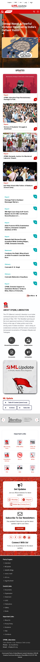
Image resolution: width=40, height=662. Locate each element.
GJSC (6, 600)
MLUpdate (8, 566)
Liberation (8, 563)
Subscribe (20, 528)
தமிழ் (26, 2)
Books (6, 611)
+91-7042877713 (13, 645)
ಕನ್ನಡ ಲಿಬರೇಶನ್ (9, 580)
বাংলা (20, 2)
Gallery (7, 607)
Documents (8, 589)
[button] (36, 420)
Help (6, 630)
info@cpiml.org (13, 647)
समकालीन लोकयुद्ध (9, 570)
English (10, 2)
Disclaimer (8, 627)
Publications (8, 604)
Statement (8, 597)
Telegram (28, 500)
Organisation (8, 593)
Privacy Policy (9, 623)
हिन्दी (16, 2)
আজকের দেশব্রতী (8, 573)
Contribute (8, 634)
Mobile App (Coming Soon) (21, 504)
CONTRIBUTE (8, 11)
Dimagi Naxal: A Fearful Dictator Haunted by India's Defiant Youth (19, 27)
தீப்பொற (7, 577)
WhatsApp (14, 500)
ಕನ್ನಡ (31, 2)
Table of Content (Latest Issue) (17, 402)
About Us (7, 620)
